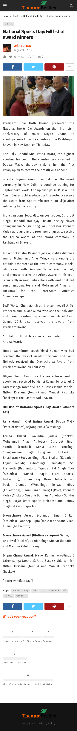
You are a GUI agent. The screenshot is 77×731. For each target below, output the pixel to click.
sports (8, 595)
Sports (8, 24)
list (43, 590)
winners (21, 595)
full (35, 590)
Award (16, 590)
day (26, 590)
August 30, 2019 (22, 50)
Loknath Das (22, 45)
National (54, 590)
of (64, 590)
